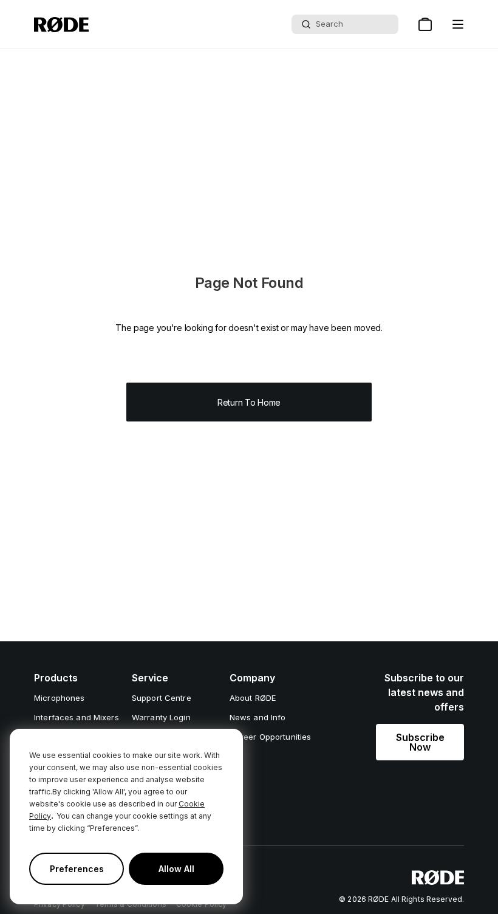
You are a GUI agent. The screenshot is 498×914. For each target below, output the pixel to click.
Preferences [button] (77, 869)
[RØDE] (61, 24)
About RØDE (253, 698)
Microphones (59, 698)
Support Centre (161, 698)
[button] (458, 24)
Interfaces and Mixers (76, 717)
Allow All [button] (176, 869)
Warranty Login (161, 717)
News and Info (258, 717)
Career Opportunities (271, 737)
